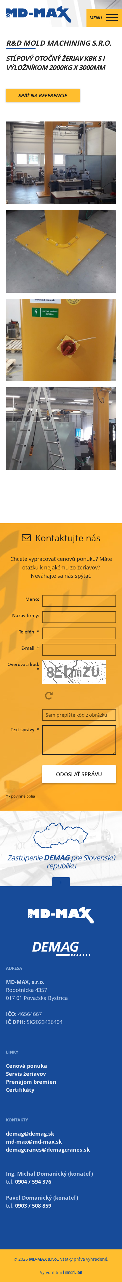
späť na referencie (43, 95)
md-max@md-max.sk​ (34, 1141)
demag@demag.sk (30, 1133)
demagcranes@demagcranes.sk (48, 1149)
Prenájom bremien (31, 1081)
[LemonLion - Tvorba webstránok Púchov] (72, 1272)
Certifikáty (20, 1089)
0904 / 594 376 (33, 1181)
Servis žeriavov (26, 1073)
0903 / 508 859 (33, 1205)
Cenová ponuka (26, 1065)
